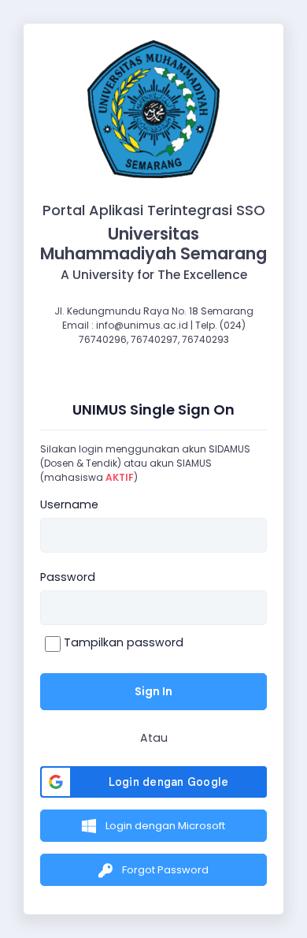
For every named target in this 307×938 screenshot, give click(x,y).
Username (69, 504)
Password (67, 577)
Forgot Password (164, 869)
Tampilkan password (122, 642)
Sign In (153, 691)
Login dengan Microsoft (164, 825)
